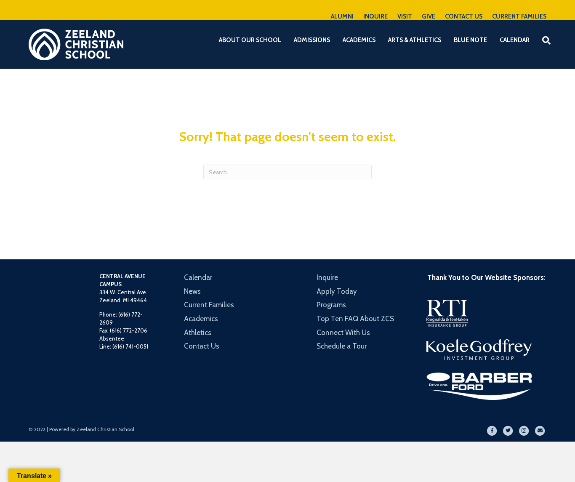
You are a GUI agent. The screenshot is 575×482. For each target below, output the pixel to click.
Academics (359, 40)
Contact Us (201, 346)
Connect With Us (343, 332)
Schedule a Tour (342, 346)
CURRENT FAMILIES (519, 16)
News (192, 291)
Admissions (312, 40)
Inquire (327, 277)
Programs (331, 305)
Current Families (209, 305)
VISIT (404, 16)
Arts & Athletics (414, 40)
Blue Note (470, 40)
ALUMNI (342, 16)
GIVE (428, 16)
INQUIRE (375, 16)
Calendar (515, 40)
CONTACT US (463, 16)
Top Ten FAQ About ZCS (355, 318)
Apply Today (337, 291)
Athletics (197, 332)
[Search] (541, 40)
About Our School (250, 40)
